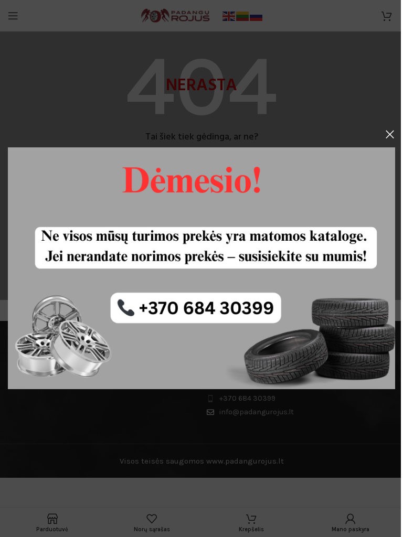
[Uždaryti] (390, 134)
